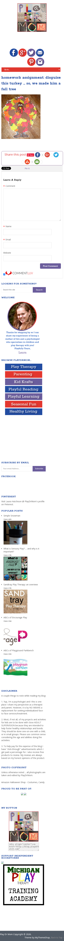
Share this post (16, 154)
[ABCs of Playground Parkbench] (15, 679)
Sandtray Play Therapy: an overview (21, 584)
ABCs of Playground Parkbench (19, 650)
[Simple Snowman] (15, 544)
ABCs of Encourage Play (15, 617)
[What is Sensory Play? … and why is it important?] (15, 580)
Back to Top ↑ (57, 937)
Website (7, 252)
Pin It (27, 168)
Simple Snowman (12, 515)
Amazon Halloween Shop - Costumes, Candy (23, 782)
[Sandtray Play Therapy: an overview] (15, 613)
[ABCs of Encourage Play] (15, 646)
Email (7, 240)
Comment (9, 186)
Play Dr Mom (6, 934)
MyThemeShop (42, 937)
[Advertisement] (32, 40)
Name (7, 226)
